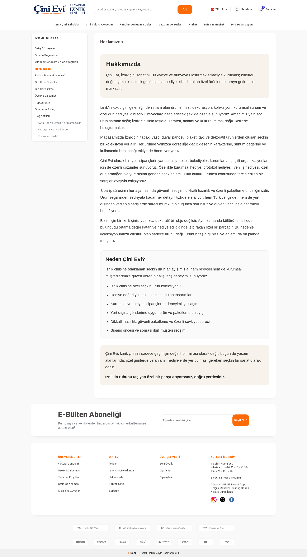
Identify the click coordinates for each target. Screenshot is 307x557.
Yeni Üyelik (166, 463)
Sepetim (114, 490)
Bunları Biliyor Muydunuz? (50, 75)
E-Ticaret (142, 553)
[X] (223, 500)
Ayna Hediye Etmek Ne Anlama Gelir (59, 122)
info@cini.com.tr (231, 477)
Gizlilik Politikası (44, 89)
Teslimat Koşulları (69, 477)
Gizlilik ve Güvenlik (46, 82)
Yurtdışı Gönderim (69, 463)
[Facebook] (232, 500)
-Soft (132, 553)
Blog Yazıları (42, 115)
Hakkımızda (43, 68)
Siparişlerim (167, 477)
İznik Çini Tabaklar (67, 24)
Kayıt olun (240, 420)
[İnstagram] (214, 500)
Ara (185, 9)
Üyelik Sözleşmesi (46, 95)
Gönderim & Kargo (46, 109)
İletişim (113, 463)
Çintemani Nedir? (48, 136)
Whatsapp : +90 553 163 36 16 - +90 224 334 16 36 (229, 469)
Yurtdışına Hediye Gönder (53, 129)
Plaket (193, 24)
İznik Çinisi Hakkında (121, 470)
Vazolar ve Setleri (170, 24)
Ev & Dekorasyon (242, 24)
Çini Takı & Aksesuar (99, 24)
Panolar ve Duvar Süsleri (135, 24)
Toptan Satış (43, 102)
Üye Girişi (165, 470)
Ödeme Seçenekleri (46, 55)
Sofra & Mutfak (213, 24)
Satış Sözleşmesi (45, 48)
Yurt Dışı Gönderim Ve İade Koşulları (56, 61)
